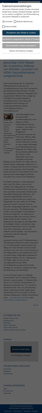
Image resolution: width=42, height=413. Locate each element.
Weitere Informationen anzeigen (21, 51)
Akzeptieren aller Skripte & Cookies (21, 33)
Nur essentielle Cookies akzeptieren (21, 46)
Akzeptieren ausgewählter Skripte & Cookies (21, 39)
